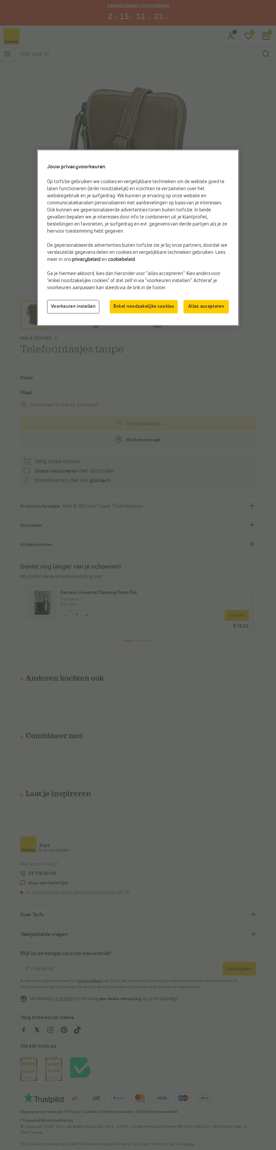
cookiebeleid (121, 259)
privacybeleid (86, 259)
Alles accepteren (206, 306)
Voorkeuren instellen (73, 306)
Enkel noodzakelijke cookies (143, 306)
